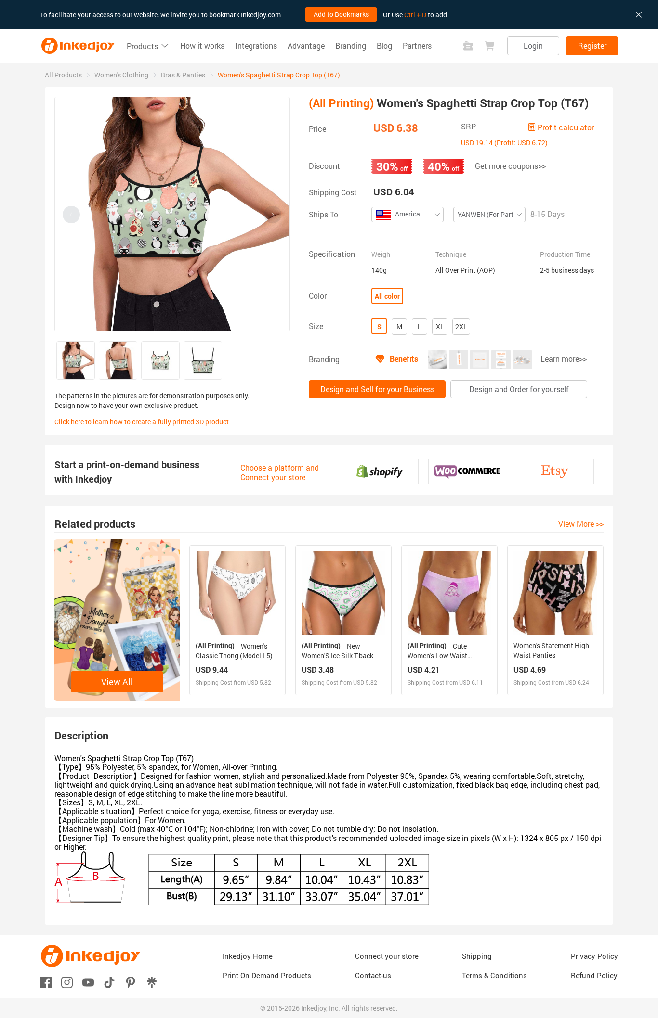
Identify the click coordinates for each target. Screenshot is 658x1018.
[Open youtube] (88, 981)
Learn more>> (563, 359)
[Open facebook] (46, 981)
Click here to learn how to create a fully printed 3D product (141, 421)
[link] (63, 74)
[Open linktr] (152, 981)
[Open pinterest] (130, 981)
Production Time (565, 254)
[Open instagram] (67, 981)
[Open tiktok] (109, 981)
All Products (63, 74)
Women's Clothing (121, 74)
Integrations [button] (256, 45)
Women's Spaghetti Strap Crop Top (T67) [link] (279, 74)
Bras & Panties (183, 74)
